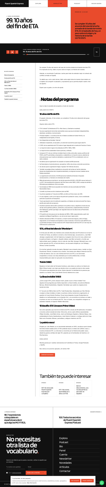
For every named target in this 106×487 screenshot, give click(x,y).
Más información (32, 483)
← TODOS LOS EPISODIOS (13, 16)
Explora (38, 3)
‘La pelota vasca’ (8, 96)
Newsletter (57, 3)
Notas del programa (9, 75)
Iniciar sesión (96, 3)
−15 (8, 52)
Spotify (43, 345)
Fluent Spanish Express (14, 3)
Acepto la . (14, 472)
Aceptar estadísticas (87, 480)
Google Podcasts (84, 343)
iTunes (76, 343)
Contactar (99, 484)
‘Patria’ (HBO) (7, 85)
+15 (17, 52)
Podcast (77, 3)
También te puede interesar (11, 99)
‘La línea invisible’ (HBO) (10, 88)
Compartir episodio (47, 354)
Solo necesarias (75, 480)
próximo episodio (55, 348)
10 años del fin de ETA (9, 78)
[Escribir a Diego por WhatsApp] (101, 483)
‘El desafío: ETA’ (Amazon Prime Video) (12, 92)
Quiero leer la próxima (33, 472)
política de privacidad (16, 472)
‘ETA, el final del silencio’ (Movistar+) (10, 82)
